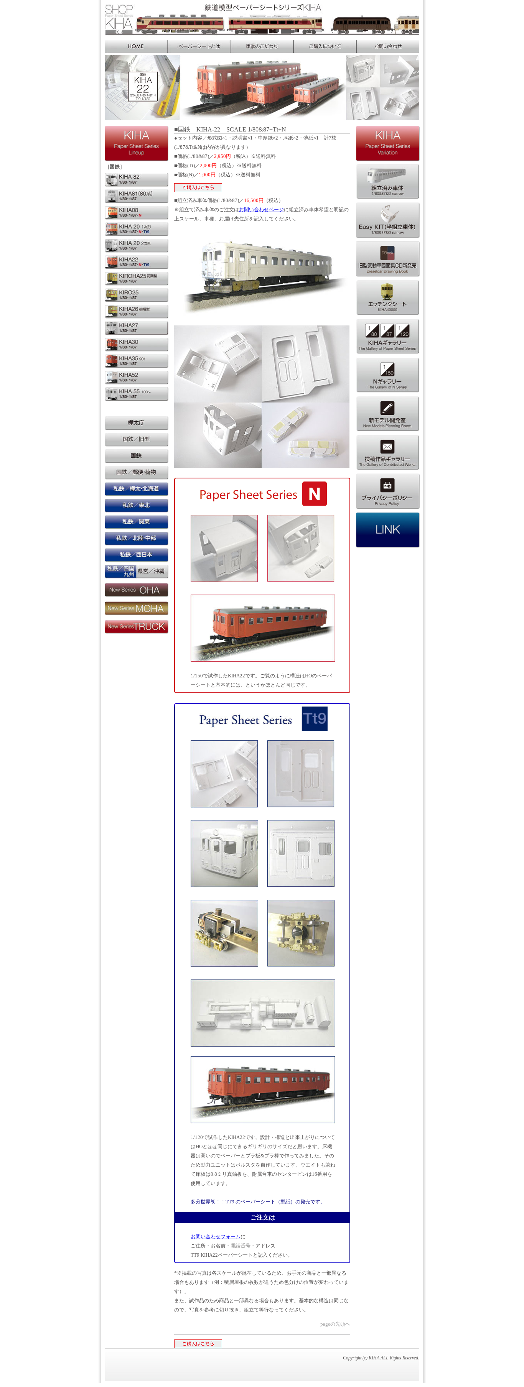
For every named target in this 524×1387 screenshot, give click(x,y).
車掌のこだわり (262, 46)
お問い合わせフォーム (216, 1236)
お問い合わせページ (261, 209)
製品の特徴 (199, 46)
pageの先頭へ (335, 1324)
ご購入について (324, 46)
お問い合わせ (387, 46)
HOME (136, 46)
